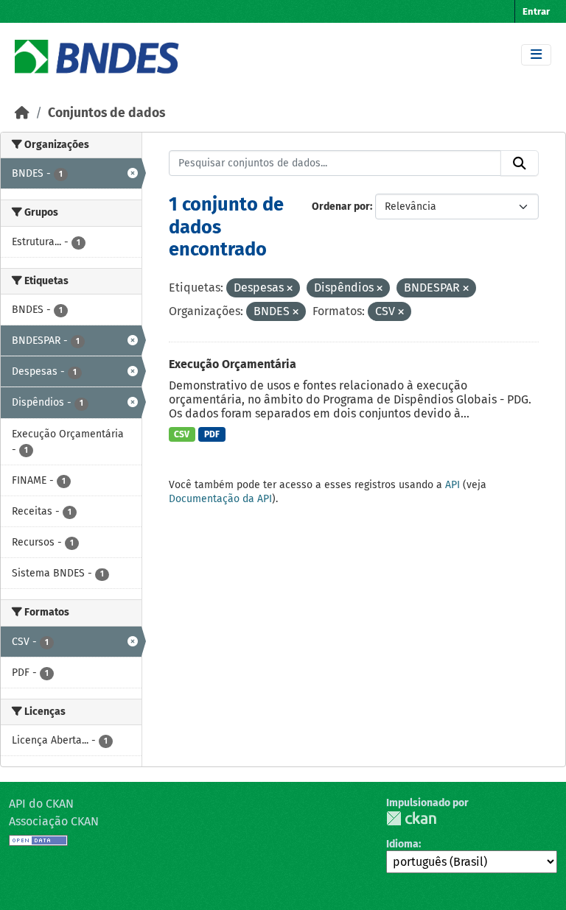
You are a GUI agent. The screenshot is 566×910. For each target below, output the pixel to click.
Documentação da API (220, 499)
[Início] (22, 113)
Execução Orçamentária (232, 364)
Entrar (536, 11)
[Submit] (519, 163)
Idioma (402, 844)
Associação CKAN (54, 821)
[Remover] (290, 289)
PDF (212, 434)
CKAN (411, 818)
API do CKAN (41, 804)
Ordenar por (341, 206)
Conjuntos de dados (106, 113)
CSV (181, 434)
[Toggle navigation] (536, 55)
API (452, 485)
